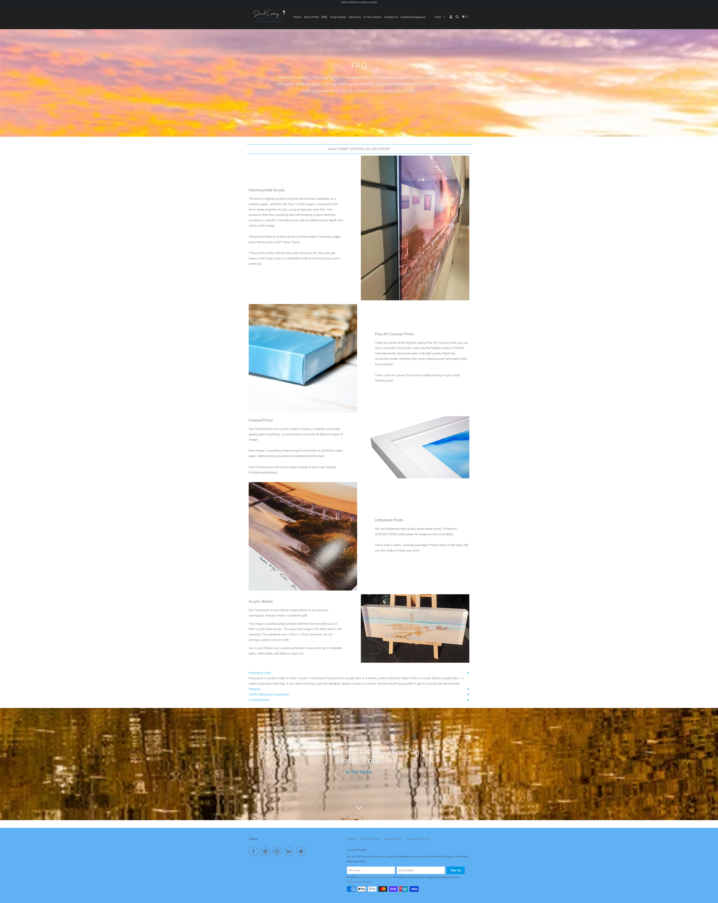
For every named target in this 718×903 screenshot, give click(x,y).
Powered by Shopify (359, 882)
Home (297, 17)
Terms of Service (418, 839)
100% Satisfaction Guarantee (269, 694)
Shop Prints (311, 17)
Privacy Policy (370, 839)
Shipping (255, 689)
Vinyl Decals (338, 17)
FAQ (324, 17)
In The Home (359, 772)
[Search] (457, 16)
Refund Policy (393, 839)
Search (351, 839)
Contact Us (391, 17)
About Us (355, 17)
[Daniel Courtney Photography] (268, 17)
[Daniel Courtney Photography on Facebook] (254, 851)
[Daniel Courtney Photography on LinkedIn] (290, 851)
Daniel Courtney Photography (374, 877)
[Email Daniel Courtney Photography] (302, 851)
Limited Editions (259, 700)
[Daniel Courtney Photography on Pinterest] (266, 851)
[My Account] (451, 16)
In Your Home (372, 17)
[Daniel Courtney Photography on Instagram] (278, 851)
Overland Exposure (413, 17)
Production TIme (260, 673)
